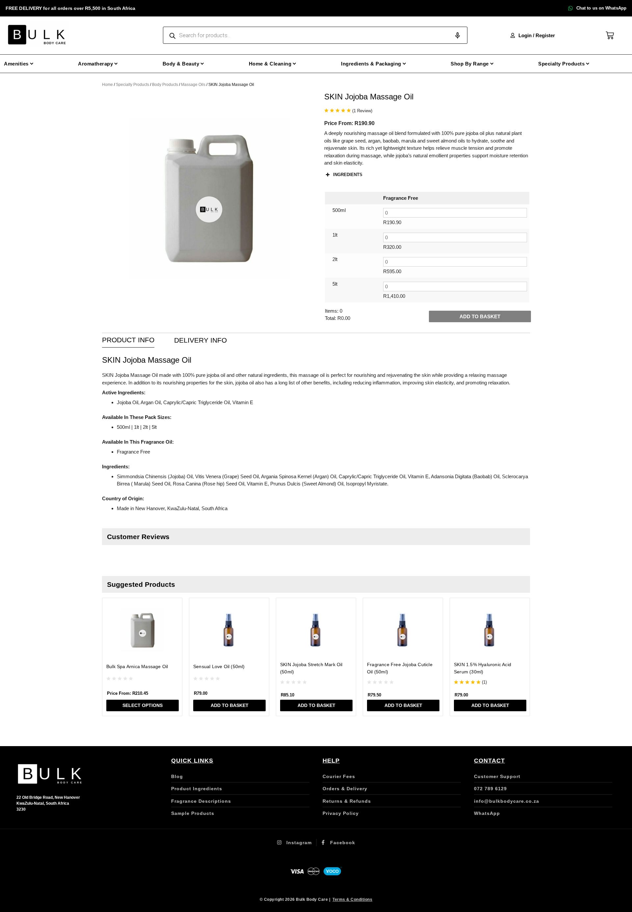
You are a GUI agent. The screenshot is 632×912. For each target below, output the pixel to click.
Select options (142, 705)
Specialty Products (132, 84)
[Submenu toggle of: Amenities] (32, 63)
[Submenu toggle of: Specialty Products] (588, 63)
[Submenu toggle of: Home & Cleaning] (294, 63)
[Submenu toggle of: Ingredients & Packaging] (404, 63)
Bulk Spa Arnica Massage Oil (137, 666)
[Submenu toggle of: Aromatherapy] (116, 63)
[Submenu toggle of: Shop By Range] (492, 63)
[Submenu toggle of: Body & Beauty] (202, 63)
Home (107, 84)
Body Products (165, 84)
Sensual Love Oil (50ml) (219, 666)
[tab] (128, 340)
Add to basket (480, 316)
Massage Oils (193, 84)
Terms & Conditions (352, 899)
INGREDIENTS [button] (347, 174)
